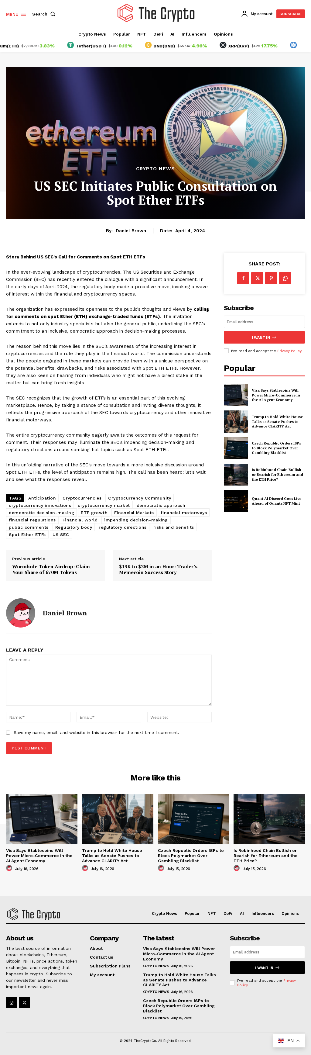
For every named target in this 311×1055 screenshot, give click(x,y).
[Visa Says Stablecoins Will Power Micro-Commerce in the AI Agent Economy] (236, 395)
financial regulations (32, 519)
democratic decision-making (41, 512)
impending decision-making (136, 519)
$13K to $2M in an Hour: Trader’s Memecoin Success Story (158, 569)
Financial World (80, 519)
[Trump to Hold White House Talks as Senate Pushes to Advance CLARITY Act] (236, 421)
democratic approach (161, 505)
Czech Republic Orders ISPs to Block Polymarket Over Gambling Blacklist (276, 448)
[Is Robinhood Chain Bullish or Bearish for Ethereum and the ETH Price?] (236, 475)
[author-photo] (10, 868)
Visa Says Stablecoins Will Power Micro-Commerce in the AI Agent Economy (276, 395)
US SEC (61, 534)
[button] (45, 14)
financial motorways (184, 512)
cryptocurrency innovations (40, 505)
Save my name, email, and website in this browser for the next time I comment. (96, 732)
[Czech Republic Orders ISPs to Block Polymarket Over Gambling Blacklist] (236, 448)
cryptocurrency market (104, 505)
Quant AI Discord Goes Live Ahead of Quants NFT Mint (276, 501)
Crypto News (155, 168)
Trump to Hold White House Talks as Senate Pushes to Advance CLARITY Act (277, 421)
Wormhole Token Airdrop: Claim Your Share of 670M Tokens (51, 569)
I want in (261, 337)
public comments (29, 527)
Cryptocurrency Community (139, 498)
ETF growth (94, 512)
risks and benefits (173, 527)
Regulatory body (73, 527)
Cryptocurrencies (82, 498)
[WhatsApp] (285, 278)
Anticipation (42, 498)
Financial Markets (134, 512)
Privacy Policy (289, 351)
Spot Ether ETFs (27, 534)
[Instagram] (11, 1002)
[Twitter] (257, 278)
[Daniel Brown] (20, 613)
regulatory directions (123, 527)
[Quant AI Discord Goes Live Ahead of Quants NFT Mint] (236, 501)
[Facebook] (243, 278)
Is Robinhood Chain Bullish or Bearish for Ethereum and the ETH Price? (277, 474)
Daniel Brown (131, 230)
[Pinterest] (271, 278)
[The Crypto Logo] (156, 13)
